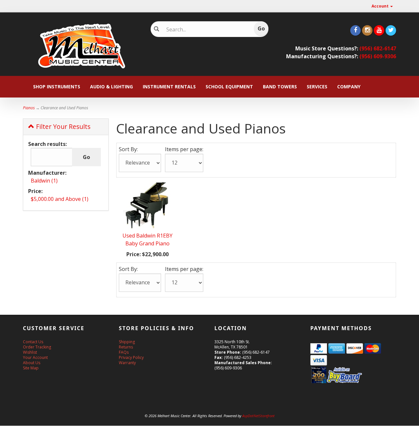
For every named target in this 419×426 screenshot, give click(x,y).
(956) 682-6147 (377, 48)
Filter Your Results (62, 126)
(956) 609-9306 (377, 56)
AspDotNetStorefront (258, 415)
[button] (418, 422)
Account (381, 6)
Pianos (29, 108)
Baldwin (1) (44, 180)
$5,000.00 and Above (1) (59, 199)
